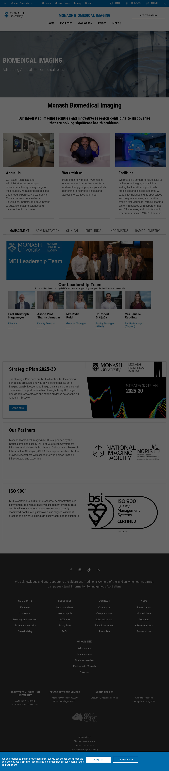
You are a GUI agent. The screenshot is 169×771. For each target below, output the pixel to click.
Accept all (98, 759)
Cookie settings (125, 759)
